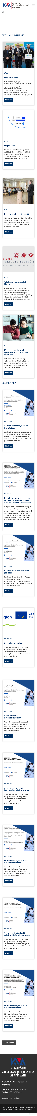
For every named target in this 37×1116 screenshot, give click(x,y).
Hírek (6, 73)
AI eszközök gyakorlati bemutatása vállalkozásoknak (17, 789)
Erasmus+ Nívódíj (11, 77)
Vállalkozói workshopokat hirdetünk (15, 283)
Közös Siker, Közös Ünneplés (16, 214)
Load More (9, 1042)
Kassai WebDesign (20, 1109)
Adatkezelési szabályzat (11, 1098)
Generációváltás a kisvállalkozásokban (12, 716)
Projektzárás (9, 145)
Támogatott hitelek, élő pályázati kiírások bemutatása (17, 934)
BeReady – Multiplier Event (15, 643)
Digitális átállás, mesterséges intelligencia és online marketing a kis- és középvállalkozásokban (18, 500)
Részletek (8, 100)
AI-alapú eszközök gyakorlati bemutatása (16, 426)
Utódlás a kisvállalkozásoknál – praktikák (17, 571)
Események (8, 421)
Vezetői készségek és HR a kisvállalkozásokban (15, 861)
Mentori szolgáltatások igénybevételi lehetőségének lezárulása (16, 352)
